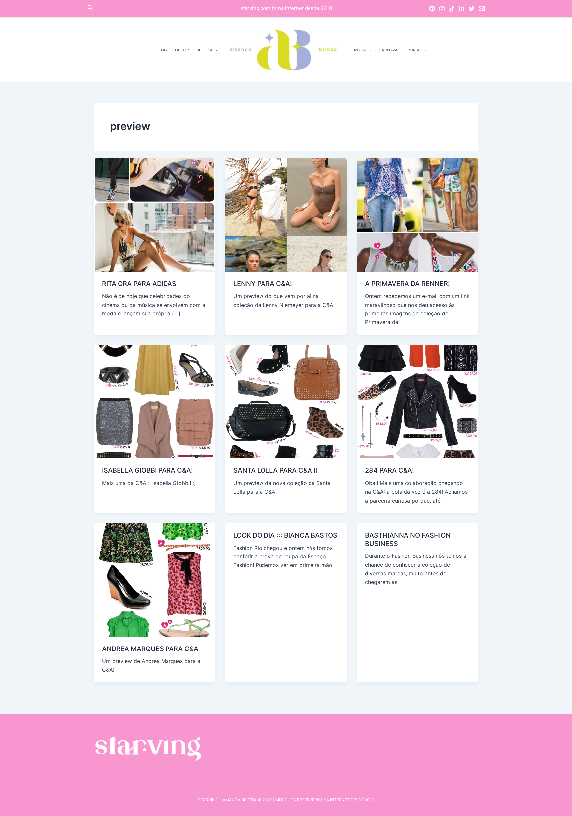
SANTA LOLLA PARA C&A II (275, 470)
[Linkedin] (462, 9)
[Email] (482, 9)
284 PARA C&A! (389, 470)
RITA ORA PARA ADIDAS (139, 284)
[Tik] (452, 9)
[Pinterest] (432, 9)
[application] (215, 50)
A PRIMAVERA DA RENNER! (407, 284)
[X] (472, 9)
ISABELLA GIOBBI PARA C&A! (147, 470)
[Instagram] (442, 9)
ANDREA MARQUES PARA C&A (150, 649)
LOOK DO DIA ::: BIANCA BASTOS (285, 535)
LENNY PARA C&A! (262, 284)
